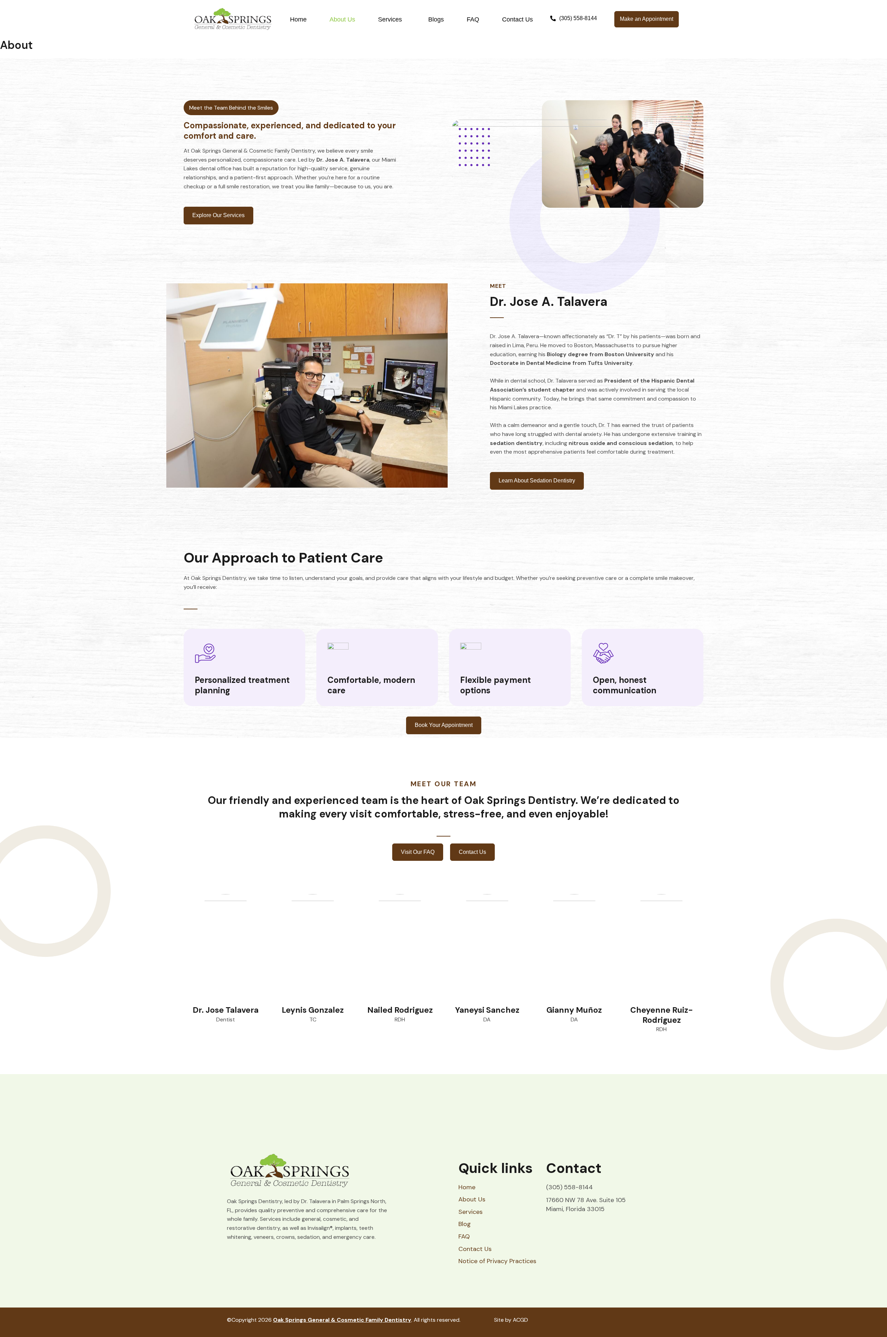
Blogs (436, 19)
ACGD (520, 1319)
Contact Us (517, 19)
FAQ (473, 19)
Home (298, 19)
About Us (342, 19)
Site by (502, 1319)
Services (390, 19)
